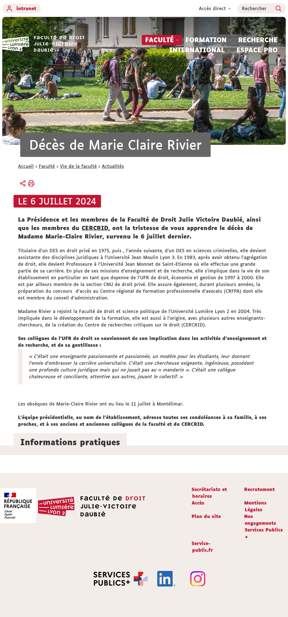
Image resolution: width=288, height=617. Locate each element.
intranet (26, 8)
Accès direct (212, 8)
